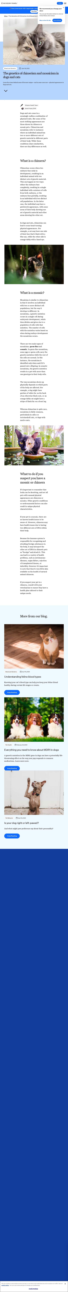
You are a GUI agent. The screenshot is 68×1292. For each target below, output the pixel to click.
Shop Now (34, 11)
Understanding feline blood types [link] (22, 676)
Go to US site (57, 20)
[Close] (65, 1284)
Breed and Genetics (10, 68)
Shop (59, 3)
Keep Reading (12, 692)
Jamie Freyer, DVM (30, 108)
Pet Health (8, 745)
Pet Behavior (9, 818)
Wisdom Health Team (31, 105)
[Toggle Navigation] (65, 3)
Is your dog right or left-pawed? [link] (21, 823)
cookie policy (5, 1285)
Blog (5, 16)
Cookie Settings (33, 1289)
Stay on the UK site (45, 20)
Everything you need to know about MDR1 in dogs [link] (31, 749)
